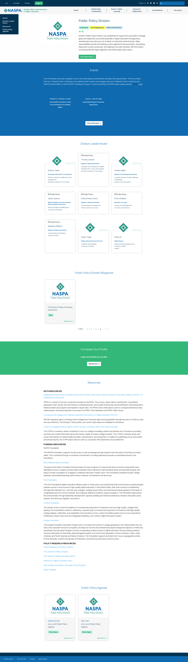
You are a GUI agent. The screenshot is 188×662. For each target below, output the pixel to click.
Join (6, 3)
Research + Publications (137, 10)
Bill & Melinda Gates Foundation (56, 463)
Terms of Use (21, 659)
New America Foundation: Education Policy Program (65, 565)
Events (135, 84)
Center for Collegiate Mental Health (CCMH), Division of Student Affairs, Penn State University (81, 427)
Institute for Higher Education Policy (58, 561)
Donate (27, 3)
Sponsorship (43, 659)
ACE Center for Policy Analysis (56, 552)
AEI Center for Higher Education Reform (60, 556)
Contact (32, 659)
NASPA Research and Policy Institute (58, 547)
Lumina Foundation (51, 503)
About (76, 10)
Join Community (86, 57)
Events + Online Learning (116, 10)
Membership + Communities (96, 10)
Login (38, 3)
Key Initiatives (157, 10)
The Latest (178, 10)
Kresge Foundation (51, 520)
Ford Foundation (50, 480)
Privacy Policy (8, 659)
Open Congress (50, 570)
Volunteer (16, 3)
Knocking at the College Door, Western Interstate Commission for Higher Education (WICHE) (81, 415)
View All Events (93, 123)
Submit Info (93, 364)
